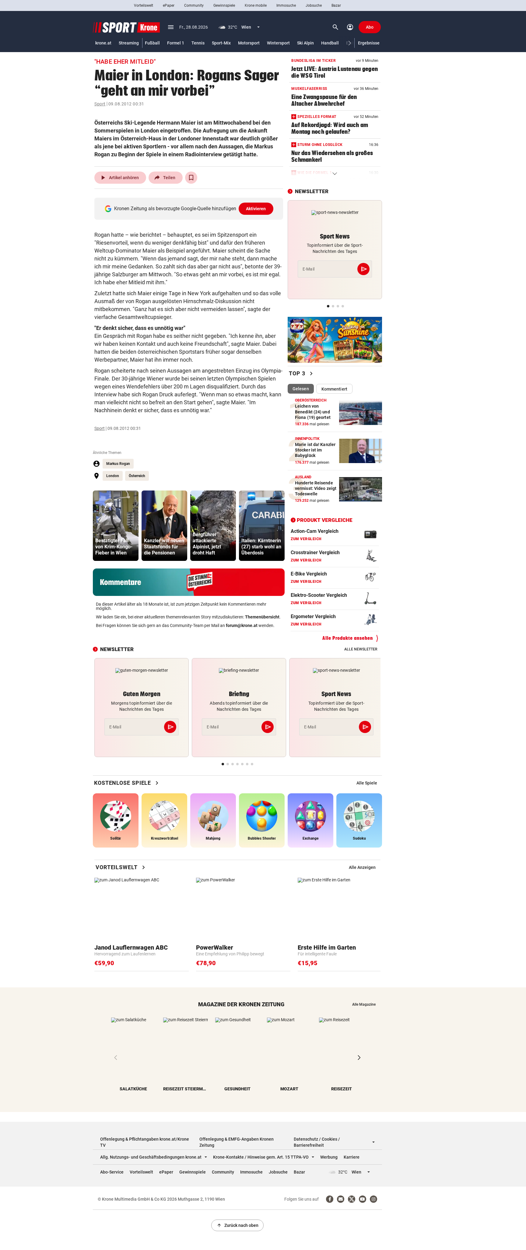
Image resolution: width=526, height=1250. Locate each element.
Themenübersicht (262, 616)
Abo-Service (112, 1172)
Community (194, 5)
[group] (116, 525)
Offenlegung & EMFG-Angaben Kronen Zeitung (236, 1142)
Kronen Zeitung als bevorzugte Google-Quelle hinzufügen (190, 208)
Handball (330, 43)
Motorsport (249, 43)
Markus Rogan (118, 464)
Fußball (152, 43)
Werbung (329, 1157)
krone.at (103, 43)
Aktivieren (256, 208)
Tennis (198, 43)
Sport (100, 103)
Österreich (137, 476)
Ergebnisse (369, 43)
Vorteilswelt (143, 5)
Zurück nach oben (237, 1225)
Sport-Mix (221, 43)
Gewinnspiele (224, 5)
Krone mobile (256, 5)
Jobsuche (314, 5)
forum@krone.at (242, 625)
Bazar (336, 5)
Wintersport (278, 43)
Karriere (351, 1157)
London (112, 476)
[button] (350, 43)
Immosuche (286, 5)
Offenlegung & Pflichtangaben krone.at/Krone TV (144, 1142)
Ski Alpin (305, 43)
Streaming (129, 43)
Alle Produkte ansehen (347, 638)
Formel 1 (175, 43)
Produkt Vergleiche (324, 520)
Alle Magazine (364, 1004)
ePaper (168, 5)
